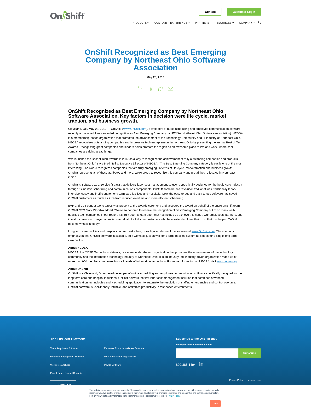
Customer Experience (170, 22)
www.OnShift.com (134, 128)
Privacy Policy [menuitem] (236, 380)
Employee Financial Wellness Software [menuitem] (124, 348)
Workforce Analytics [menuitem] (60, 365)
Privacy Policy (174, 396)
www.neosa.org (227, 261)
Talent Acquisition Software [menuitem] (64, 348)
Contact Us (63, 384)
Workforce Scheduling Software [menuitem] (120, 356)
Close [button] (215, 403)
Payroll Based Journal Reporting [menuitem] (66, 373)
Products (139, 22)
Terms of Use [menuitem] (254, 380)
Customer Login (244, 11)
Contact (210, 11)
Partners (202, 22)
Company (245, 22)
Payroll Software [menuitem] (112, 365)
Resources (223, 22)
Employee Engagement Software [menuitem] (67, 356)
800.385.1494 (186, 364)
